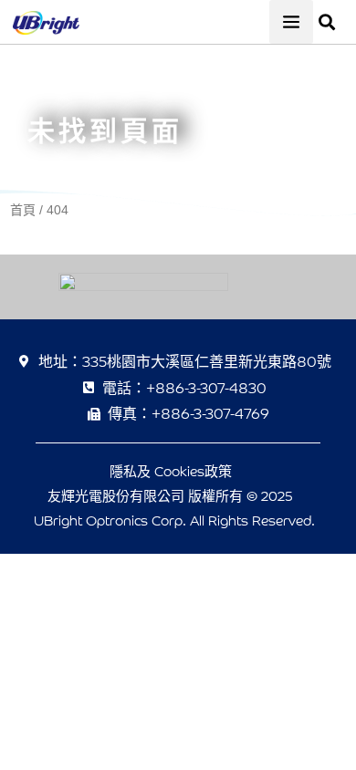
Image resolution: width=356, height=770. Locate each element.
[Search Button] (327, 12)
